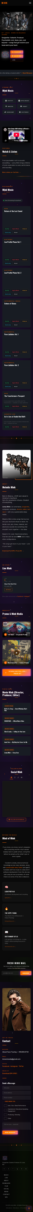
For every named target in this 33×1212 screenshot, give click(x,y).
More (6, 1191)
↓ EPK (13, 60)
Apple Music (25, 100)
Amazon (10, 106)
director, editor (22, 509)
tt (21, 1168)
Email (4, 1056)
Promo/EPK (6, 1183)
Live (6, 1177)
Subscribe (25, 973)
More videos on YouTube (10, 172)
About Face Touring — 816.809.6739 (15, 1052)
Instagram (27, 596)
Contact (6, 1194)
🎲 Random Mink (17, 56)
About (6, 1180)
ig (17, 1168)
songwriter (25, 507)
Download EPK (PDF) (9, 1073)
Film (6, 1186)
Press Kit (5, 1070)
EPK (6, 1197)
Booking (5, 1049)
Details (8, 589)
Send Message (10, 1132)
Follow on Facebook (17, 819)
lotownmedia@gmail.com (11, 1059)
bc (26, 1168)
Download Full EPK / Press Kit (12, 551)
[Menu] (30, 3)
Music (6, 1175)
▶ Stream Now (16, 52)
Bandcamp (10, 112)
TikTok (21, 1066)
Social (4, 1063)
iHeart (25, 106)
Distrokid (24, 112)
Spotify (10, 100)
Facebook (20, 596)
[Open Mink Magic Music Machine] (29, 1208)
